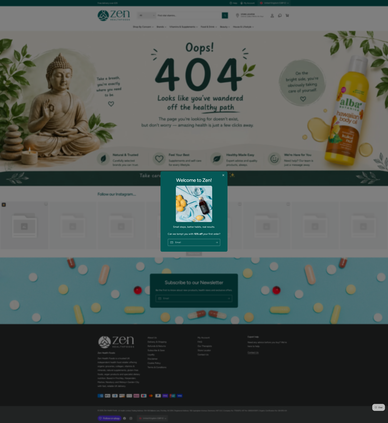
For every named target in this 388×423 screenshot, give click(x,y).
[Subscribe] (217, 242)
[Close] (223, 175)
